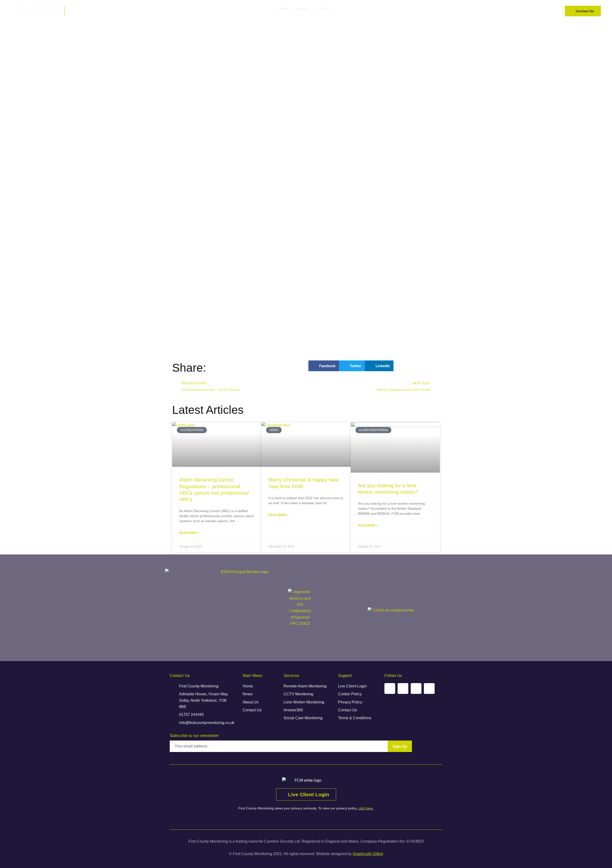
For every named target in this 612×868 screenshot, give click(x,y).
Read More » (189, 533)
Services (301, 8)
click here (365, 808)
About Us (324, 8)
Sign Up (400, 746)
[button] (323, 365)
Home (283, 8)
